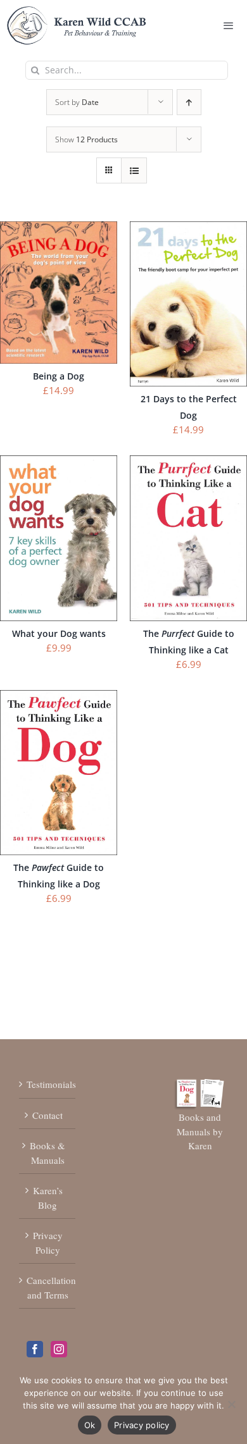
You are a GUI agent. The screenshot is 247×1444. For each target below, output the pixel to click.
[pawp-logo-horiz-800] (76, 12)
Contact (47, 1115)
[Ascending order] (189, 102)
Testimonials (48, 1084)
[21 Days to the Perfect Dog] (188, 228)
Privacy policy (142, 1425)
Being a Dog (58, 376)
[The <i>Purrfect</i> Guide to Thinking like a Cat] (188, 462)
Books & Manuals (47, 1152)
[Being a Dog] (58, 228)
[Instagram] (59, 1349)
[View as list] (134, 170)
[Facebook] (35, 1349)
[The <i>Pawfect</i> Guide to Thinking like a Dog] (58, 697)
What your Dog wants (59, 633)
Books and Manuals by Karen (200, 1131)
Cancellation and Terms (48, 1287)
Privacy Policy (48, 1242)
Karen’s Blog (48, 1197)
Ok (90, 1425)
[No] (231, 1404)
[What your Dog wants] (58, 462)
